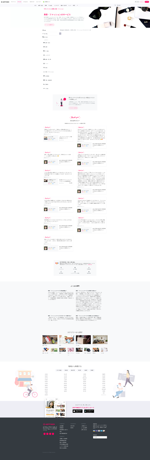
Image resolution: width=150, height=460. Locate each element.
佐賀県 (103, 379)
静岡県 (65, 385)
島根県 (84, 381)
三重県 (65, 389)
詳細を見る (90, 264)
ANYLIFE (72, 425)
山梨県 (65, 379)
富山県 (65, 374)
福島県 (46, 385)
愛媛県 (103, 374)
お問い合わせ (84, 429)
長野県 (65, 381)
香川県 (84, 391)
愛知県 (65, 387)
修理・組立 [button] (40, 5)
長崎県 (103, 381)
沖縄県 (103, 391)
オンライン (103, 394)
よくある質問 (84, 427)
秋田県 (46, 381)
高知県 (103, 376)
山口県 (84, 387)
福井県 (65, 377)
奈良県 (84, 376)
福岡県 (103, 377)
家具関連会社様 (63, 440)
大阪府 (85, 370)
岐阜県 (65, 383)
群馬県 (46, 391)
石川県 (65, 376)
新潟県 (46, 394)
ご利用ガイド (84, 425)
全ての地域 (59, 370)
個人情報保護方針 (63, 433)
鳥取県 (84, 379)
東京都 (66, 370)
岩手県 (46, 377)
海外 (104, 392)
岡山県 (84, 383)
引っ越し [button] (50, 5)
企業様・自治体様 (63, 438)
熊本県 (103, 383)
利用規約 (61, 427)
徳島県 (84, 389)
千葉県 (46, 392)
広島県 (84, 385)
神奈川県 (73, 370)
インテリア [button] (56, 5)
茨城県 (46, 387)
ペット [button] (69, 5)
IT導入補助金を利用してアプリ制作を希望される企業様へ (64, 446)
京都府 (92, 370)
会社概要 (61, 425)
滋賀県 (65, 391)
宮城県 (46, 379)
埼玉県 (79, 370)
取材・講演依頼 (63, 442)
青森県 (46, 376)
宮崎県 (103, 387)
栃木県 (46, 389)
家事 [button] (46, 5)
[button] (137, 2)
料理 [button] (74, 5)
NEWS (71, 427)
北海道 (46, 374)
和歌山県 (84, 377)
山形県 (46, 383)
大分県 (103, 385)
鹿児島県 (104, 389)
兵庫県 (84, 374)
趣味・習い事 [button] (63, 5)
